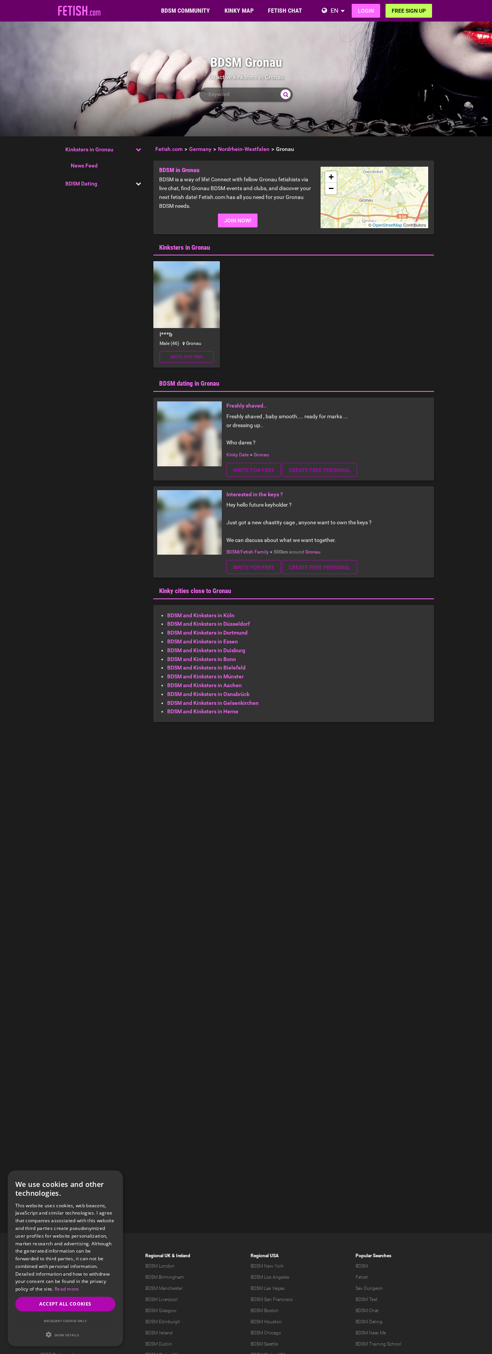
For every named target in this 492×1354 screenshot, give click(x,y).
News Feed (84, 165)
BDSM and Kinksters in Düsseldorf (208, 624)
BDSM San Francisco (272, 1299)
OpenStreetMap (387, 225)
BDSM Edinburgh (162, 1321)
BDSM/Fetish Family (247, 552)
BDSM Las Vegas (267, 1288)
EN (334, 10)
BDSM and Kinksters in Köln (200, 615)
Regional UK (158, 1255)
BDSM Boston (265, 1310)
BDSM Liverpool (161, 1299)
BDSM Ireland (159, 1333)
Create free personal (320, 470)
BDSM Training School (378, 1344)
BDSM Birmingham (164, 1277)
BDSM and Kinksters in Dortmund (207, 633)
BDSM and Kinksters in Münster (205, 676)
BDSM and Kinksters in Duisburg (206, 650)
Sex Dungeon (369, 1288)
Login (366, 11)
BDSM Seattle (264, 1344)
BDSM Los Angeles (270, 1277)
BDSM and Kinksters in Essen (202, 641)
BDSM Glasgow (160, 1310)
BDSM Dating (81, 184)
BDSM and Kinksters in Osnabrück (208, 694)
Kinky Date (237, 454)
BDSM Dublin (158, 1344)
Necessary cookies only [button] (65, 1321)
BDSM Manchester (164, 1288)
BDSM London (160, 1266)
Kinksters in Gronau (89, 149)
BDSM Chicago (266, 1333)
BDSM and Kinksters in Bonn (201, 659)
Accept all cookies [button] (65, 1304)
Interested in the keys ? (254, 494)
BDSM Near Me (371, 1333)
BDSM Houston (266, 1321)
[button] (65, 1335)
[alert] (65, 1258)
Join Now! (237, 220)
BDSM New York (267, 1266)
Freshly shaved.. (246, 406)
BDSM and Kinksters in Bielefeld (206, 668)
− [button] (331, 188)
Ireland (183, 1255)
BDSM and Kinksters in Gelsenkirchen (213, 703)
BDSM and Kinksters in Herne (202, 711)
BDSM (362, 1266)
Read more (67, 1289)
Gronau (261, 454)
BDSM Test (366, 1299)
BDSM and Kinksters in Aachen (204, 685)
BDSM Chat (367, 1310)
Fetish (362, 1277)
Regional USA (265, 1255)
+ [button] (331, 177)
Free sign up (409, 11)
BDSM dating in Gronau (189, 383)
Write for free (186, 357)
